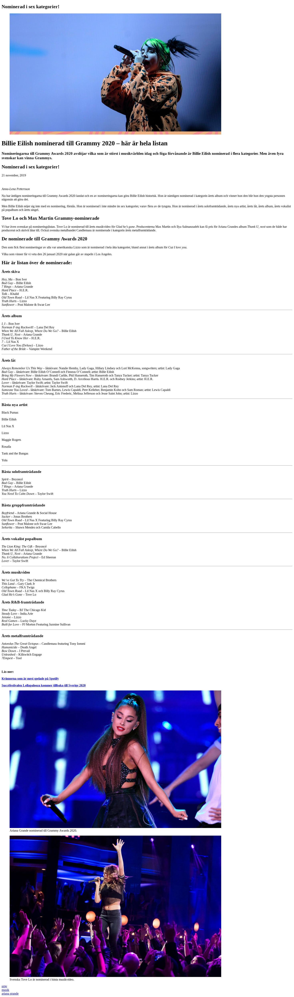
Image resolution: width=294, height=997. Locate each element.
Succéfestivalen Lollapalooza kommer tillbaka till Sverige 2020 (44, 685)
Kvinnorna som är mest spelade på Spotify (30, 678)
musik (5, 990)
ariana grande (10, 993)
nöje (4, 986)
